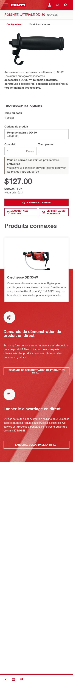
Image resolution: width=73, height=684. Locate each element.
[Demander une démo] (13, 679)
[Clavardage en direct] (21, 679)
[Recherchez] (65, 5)
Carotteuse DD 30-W (22, 277)
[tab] (14, 24)
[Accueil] (18, 5)
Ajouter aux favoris (19, 212)
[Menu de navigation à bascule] (6, 5)
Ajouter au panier (38, 202)
